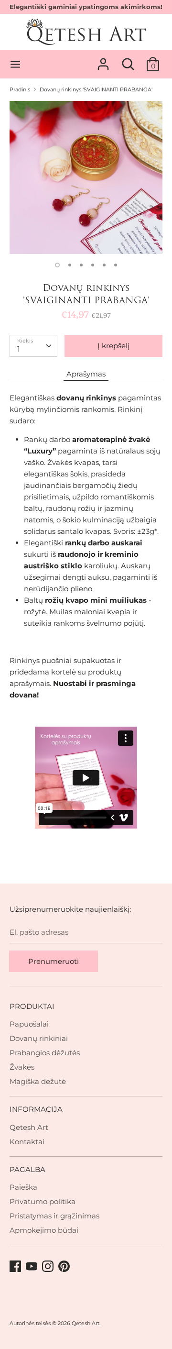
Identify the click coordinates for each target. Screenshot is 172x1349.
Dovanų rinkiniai (39, 1038)
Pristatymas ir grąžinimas (54, 1215)
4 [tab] (92, 265)
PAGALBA (27, 1169)
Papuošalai (29, 1023)
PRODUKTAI (32, 1006)
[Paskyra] (103, 60)
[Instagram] (48, 1267)
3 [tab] (81, 265)
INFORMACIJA (36, 1109)
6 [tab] (115, 265)
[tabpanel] (86, 177)
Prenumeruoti (53, 961)
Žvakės (22, 1067)
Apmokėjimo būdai (44, 1230)
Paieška (23, 1187)
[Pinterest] (65, 1267)
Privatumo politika (42, 1201)
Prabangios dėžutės (45, 1052)
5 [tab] (104, 265)
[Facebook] (16, 1267)
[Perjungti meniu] (15, 64)
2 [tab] (69, 265)
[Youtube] (32, 1267)
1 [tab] (57, 265)
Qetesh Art (29, 1127)
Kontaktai (27, 1141)
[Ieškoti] (128, 60)
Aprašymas (86, 373)
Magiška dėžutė (38, 1081)
